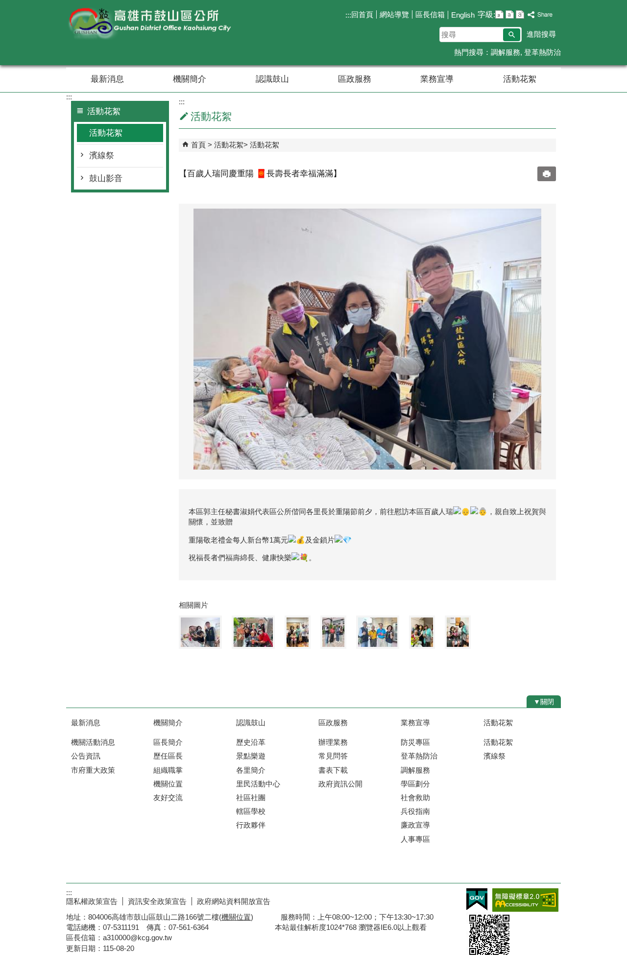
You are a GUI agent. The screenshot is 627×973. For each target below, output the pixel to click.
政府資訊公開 (340, 784)
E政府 (476, 899)
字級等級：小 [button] (499, 14)
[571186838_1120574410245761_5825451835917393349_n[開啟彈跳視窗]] (253, 632)
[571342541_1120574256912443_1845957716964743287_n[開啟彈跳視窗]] (298, 632)
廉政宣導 (415, 825)
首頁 (198, 145)
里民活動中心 (258, 784)
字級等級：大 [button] (520, 14)
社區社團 (250, 797)
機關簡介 (189, 79)
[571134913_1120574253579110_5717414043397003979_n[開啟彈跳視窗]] (458, 632)
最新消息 (107, 79)
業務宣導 (437, 79)
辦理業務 (333, 742)
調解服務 (505, 52)
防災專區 (415, 742)
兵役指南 (415, 811)
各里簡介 (250, 770)
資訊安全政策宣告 (157, 901)
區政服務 (354, 79)
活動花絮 (519, 79)
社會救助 (415, 797)
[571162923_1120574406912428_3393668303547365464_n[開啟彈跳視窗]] (200, 632)
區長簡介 (168, 742)
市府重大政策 (93, 770)
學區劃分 (415, 784)
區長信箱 (430, 14)
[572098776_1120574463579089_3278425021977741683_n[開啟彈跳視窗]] (377, 632)
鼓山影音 (105, 178)
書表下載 (333, 770)
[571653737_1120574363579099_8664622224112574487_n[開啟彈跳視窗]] (333, 632)
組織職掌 (168, 770)
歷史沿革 (250, 742)
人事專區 (415, 839)
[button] (511, 34)
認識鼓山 (272, 79)
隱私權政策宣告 (92, 901)
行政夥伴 (250, 825)
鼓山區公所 (149, 23)
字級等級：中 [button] (509, 14)
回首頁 (362, 14)
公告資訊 (85, 756)
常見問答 (333, 756)
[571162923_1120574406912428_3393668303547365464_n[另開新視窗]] (367, 339)
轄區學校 (250, 811)
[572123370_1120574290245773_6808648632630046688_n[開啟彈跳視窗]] (422, 632)
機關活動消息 (93, 742)
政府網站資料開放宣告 (233, 901)
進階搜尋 (541, 34)
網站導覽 (394, 14)
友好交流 (168, 797)
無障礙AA (525, 900)
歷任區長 (168, 756)
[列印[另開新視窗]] (546, 173)
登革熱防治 (542, 52)
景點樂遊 (250, 756)
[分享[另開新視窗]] (540, 15)
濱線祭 (101, 155)
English (463, 15)
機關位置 (168, 784)
